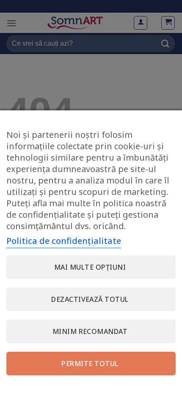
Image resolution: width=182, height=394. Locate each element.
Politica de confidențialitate (63, 240)
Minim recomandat (90, 331)
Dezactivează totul (90, 299)
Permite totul (89, 363)
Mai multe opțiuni (90, 267)
